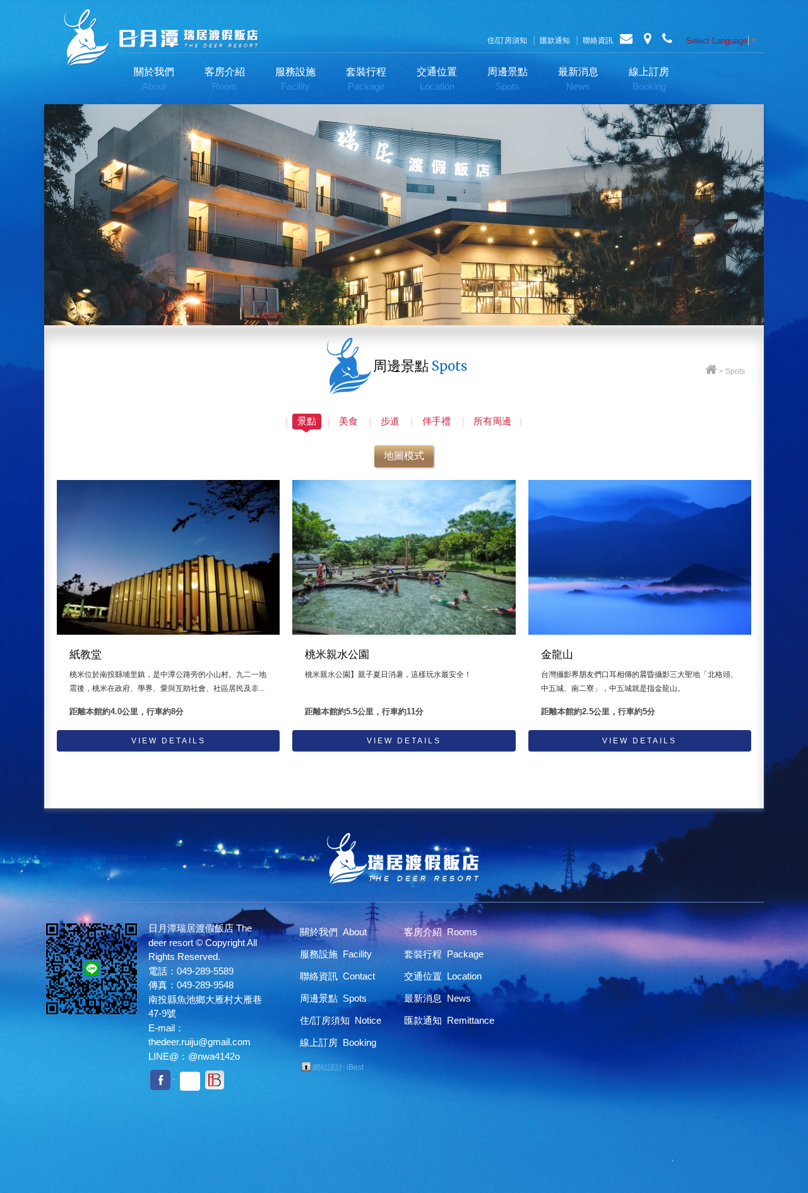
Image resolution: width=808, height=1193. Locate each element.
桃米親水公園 (337, 655)
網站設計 (327, 1067)
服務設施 (295, 79)
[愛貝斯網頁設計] (215, 1080)
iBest (355, 1067)
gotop (763, 1148)
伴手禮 (436, 421)
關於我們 (154, 79)
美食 (348, 421)
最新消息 (578, 79)
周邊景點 (507, 79)
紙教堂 (85, 655)
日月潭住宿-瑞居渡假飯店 (161, 38)
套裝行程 (366, 79)
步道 (390, 421)
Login (306, 1066)
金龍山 (557, 655)
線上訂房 (649, 79)
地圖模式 (404, 455)
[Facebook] (160, 1080)
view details (168, 740)
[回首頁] (711, 371)
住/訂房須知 (507, 40)
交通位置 (437, 79)
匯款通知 (555, 40)
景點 (306, 421)
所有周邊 (492, 421)
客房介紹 (225, 79)
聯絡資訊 (598, 40)
